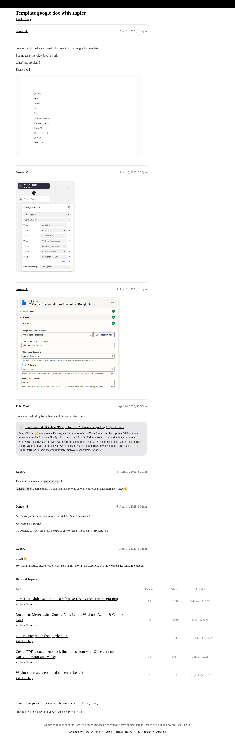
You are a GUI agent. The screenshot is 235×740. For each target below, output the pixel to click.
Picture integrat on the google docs (42, 636)
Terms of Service (68, 703)
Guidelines (48, 703)
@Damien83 (24, 488)
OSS (137, 731)
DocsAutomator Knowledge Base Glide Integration (114, 565)
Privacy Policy (90, 703)
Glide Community (12, 3)
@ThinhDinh (51, 481)
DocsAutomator (98, 433)
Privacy (128, 731)
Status (108, 731)
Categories (32, 703)
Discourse (36, 711)
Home (19, 703)
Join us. (186, 724)
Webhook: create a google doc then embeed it (49, 672)
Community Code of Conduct (86, 731)
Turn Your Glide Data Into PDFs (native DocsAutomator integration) (65, 427)
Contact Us (159, 731)
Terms (118, 731)
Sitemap (146, 731)
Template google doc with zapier (51, 13)
